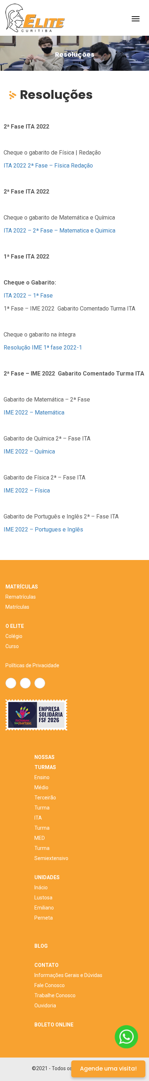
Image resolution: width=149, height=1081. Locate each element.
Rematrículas (20, 597)
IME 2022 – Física (27, 490)
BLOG (41, 946)
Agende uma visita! (108, 1068)
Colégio (13, 636)
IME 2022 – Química (29, 451)
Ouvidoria (45, 1005)
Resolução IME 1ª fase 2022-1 (43, 347)
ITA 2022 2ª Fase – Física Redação (48, 165)
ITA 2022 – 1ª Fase (28, 295)
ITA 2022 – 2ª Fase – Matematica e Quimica (59, 230)
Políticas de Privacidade (32, 665)
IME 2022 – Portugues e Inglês (43, 529)
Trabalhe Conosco (55, 995)
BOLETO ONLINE (53, 1025)
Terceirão (45, 797)
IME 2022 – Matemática (34, 412)
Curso (12, 646)
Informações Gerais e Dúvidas (68, 975)
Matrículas (17, 607)
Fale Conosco (49, 985)
